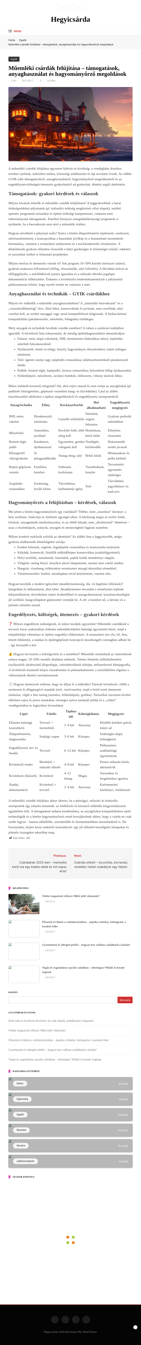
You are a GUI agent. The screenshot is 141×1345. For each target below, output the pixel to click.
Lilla (13, 80)
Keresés (13, 992)
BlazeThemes (90, 1331)
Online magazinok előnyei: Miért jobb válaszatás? (71, 896)
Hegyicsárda (70, 19)
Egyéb (14, 59)
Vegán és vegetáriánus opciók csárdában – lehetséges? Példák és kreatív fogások (54, 1059)
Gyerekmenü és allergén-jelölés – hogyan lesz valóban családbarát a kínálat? (86, 944)
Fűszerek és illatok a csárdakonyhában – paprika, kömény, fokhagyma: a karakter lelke (58, 1040)
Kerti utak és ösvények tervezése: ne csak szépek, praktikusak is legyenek (51, 1020)
